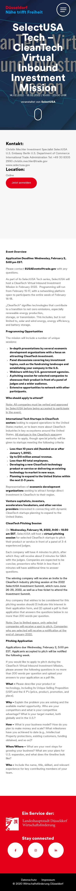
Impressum (48, 880)
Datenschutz (29, 880)
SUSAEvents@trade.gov (40, 269)
